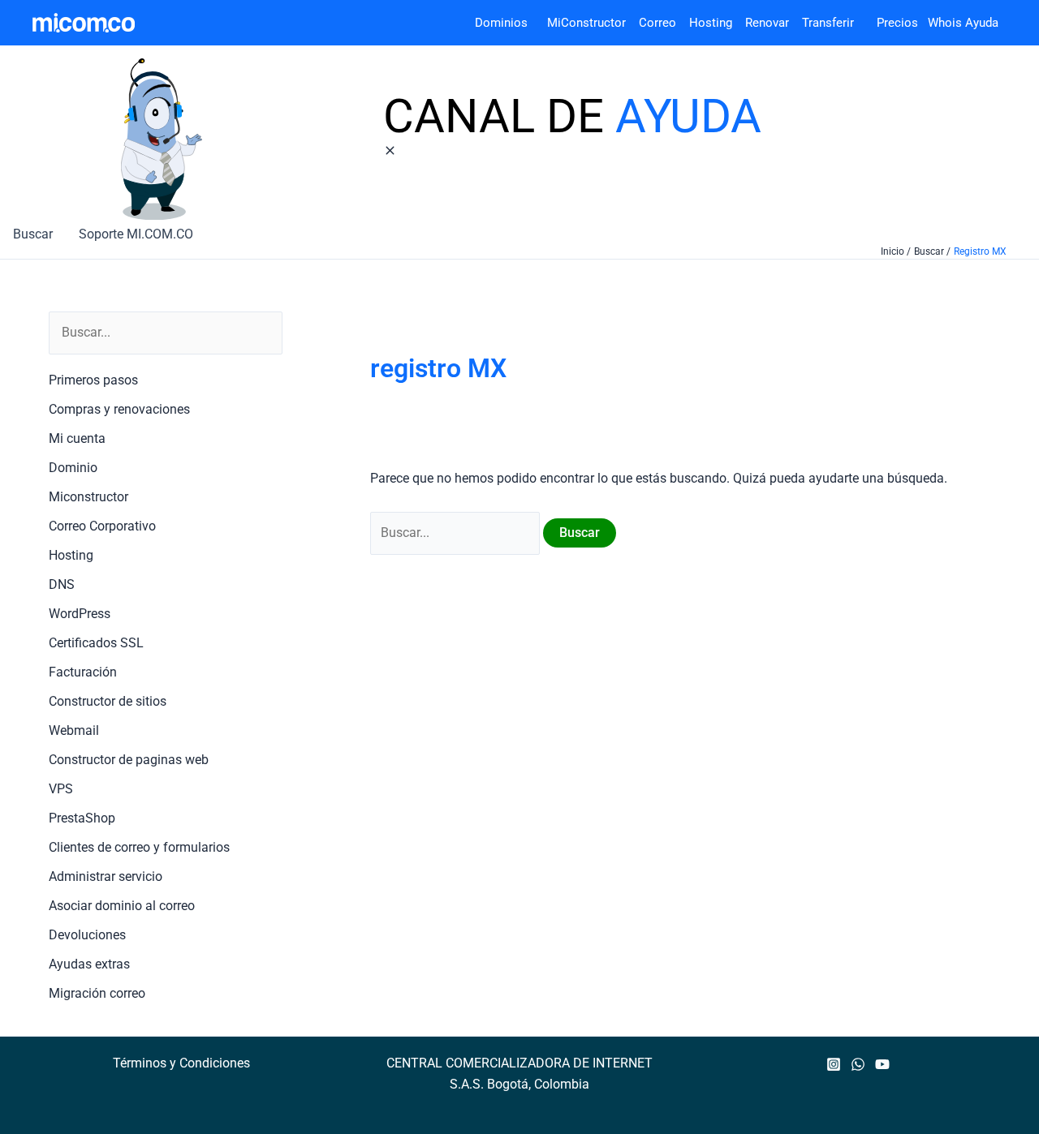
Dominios (504, 22)
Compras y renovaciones (119, 409)
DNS (62, 584)
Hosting (717, 22)
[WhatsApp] (858, 1064)
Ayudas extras (89, 964)
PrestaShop (82, 818)
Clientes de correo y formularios (139, 847)
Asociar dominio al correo (122, 905)
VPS (61, 789)
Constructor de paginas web (129, 759)
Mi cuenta (77, 438)
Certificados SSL (96, 643)
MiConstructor (593, 22)
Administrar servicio (105, 876)
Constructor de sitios (107, 701)
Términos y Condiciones (181, 1063)
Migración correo (97, 993)
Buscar (33, 234)
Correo (657, 22)
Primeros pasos (93, 380)
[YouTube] (882, 1064)
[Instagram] (833, 1064)
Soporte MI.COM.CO (136, 234)
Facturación (83, 672)
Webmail (74, 730)
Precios (887, 22)
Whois (940, 22)
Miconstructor (88, 497)
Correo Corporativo (102, 526)
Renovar (767, 22)
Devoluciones (87, 935)
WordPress (79, 613)
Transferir (829, 22)
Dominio (73, 467)
